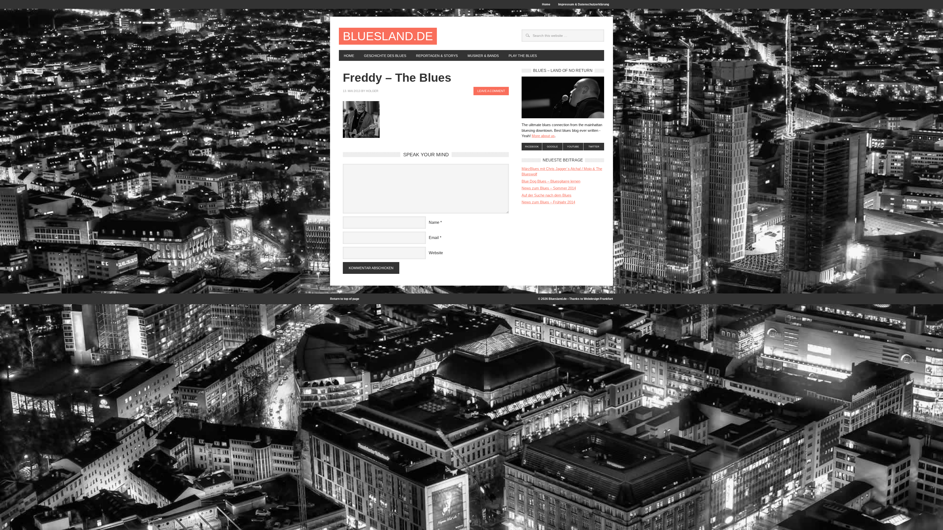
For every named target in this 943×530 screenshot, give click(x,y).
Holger (372, 91)
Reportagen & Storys (434, 56)
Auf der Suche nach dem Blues (546, 195)
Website (436, 253)
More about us (543, 136)
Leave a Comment (491, 91)
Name (434, 222)
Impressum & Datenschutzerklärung (583, 4)
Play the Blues (523, 56)
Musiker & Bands (481, 56)
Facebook (532, 146)
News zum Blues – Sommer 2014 (549, 188)
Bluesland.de (388, 36)
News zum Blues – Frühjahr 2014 (548, 202)
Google (552, 146)
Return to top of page (344, 299)
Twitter (593, 146)
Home (546, 4)
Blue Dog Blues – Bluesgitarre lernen (551, 181)
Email (434, 238)
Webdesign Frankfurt (598, 299)
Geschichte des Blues (382, 56)
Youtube (573, 146)
